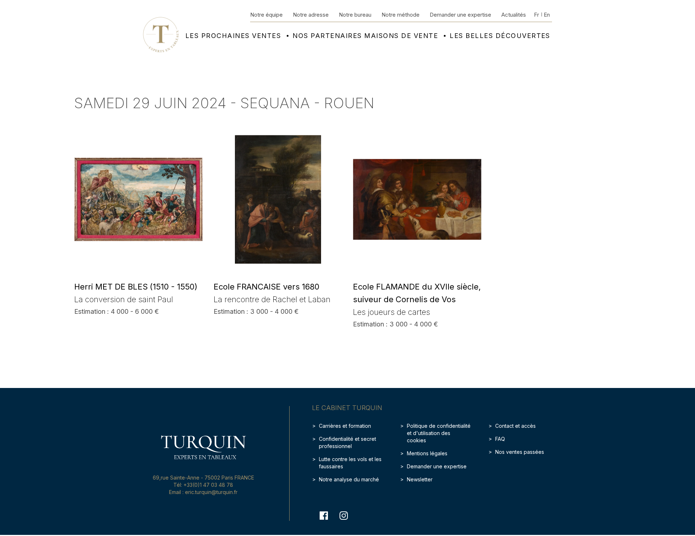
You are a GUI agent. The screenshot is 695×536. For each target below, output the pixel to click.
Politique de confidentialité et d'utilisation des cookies (439, 433)
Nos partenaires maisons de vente (365, 36)
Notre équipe (266, 14)
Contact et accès (515, 426)
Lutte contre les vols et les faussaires (350, 462)
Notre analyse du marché (349, 479)
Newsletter (420, 479)
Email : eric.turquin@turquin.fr (203, 492)
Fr (536, 14)
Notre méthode (401, 14)
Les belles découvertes (500, 36)
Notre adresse (311, 14)
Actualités (513, 14)
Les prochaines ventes (233, 36)
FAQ (500, 439)
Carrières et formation (345, 426)
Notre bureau (355, 14)
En (547, 14)
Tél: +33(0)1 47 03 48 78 (203, 485)
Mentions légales (427, 453)
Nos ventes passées (519, 452)
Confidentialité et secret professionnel (347, 442)
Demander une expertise (460, 14)
